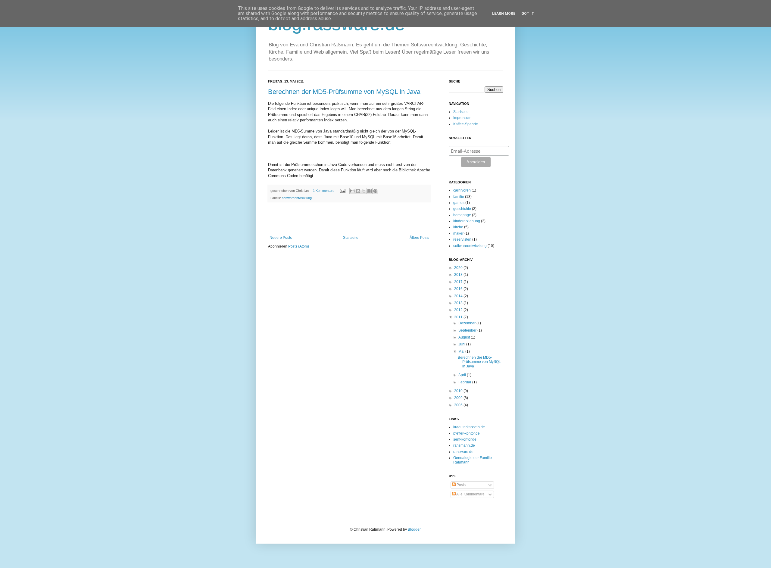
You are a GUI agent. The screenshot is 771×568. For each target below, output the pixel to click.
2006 (459, 405)
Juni (462, 344)
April (462, 375)
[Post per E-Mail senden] (342, 190)
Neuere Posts (281, 238)
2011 (459, 317)
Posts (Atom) (298, 246)
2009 (459, 398)
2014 (459, 296)
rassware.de (463, 452)
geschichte (462, 209)
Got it (527, 13)
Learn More (503, 13)
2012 (459, 310)
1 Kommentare (323, 190)
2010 (459, 391)
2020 (459, 268)
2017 (459, 282)
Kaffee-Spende (465, 124)
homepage (462, 215)
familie (458, 197)
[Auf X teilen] (364, 191)
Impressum (462, 118)
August (464, 337)
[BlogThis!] (358, 191)
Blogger (414, 529)
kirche (458, 227)
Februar (465, 382)
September (467, 330)
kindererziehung (466, 221)
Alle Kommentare (470, 494)
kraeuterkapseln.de (469, 427)
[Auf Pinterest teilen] (375, 191)
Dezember (467, 323)
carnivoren (462, 190)
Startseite (350, 238)
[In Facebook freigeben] (370, 191)
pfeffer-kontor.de (466, 433)
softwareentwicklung (297, 198)
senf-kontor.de (464, 439)
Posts (461, 485)
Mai (461, 351)
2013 (459, 303)
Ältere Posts (419, 238)
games (458, 203)
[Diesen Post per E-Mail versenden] (352, 191)
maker (458, 233)
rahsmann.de (464, 445)
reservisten (462, 239)
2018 (459, 275)
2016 (459, 289)
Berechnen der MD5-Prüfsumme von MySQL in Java (344, 91)
